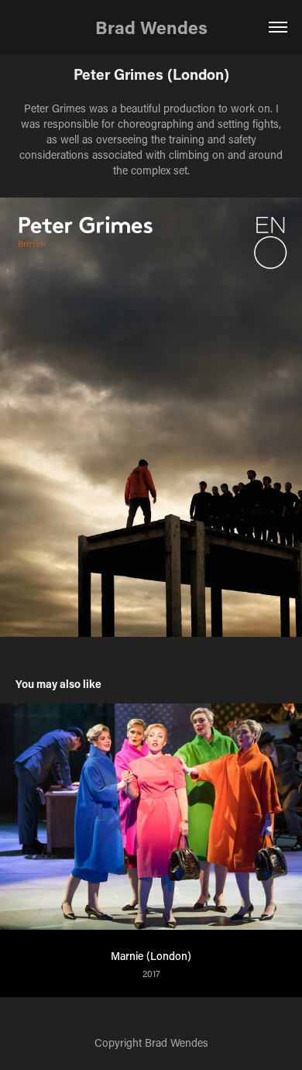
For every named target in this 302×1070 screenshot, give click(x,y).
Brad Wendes (151, 27)
